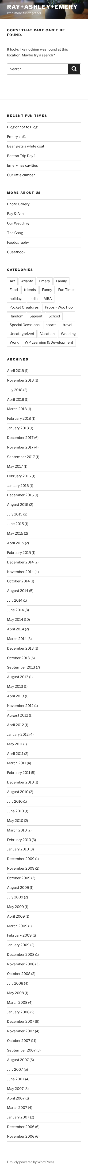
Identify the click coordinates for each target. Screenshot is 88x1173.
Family (61, 281)
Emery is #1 (16, 137)
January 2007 (18, 1117)
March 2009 (17, 926)
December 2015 (20, 495)
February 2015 (19, 553)
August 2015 (17, 505)
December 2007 (20, 1021)
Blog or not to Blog (22, 127)
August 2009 (18, 888)
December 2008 (20, 954)
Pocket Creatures (24, 307)
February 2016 (19, 476)
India (34, 299)
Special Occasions (25, 325)
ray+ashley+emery (42, 7)
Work (14, 342)
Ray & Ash (15, 214)
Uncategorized (22, 334)
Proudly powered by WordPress (30, 1162)
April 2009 (16, 916)
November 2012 (20, 706)
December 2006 (20, 1127)
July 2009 (15, 897)
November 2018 (20, 380)
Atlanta (27, 281)
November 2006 (20, 1136)
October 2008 (19, 974)
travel (67, 325)
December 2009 (20, 859)
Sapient (36, 316)
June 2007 (15, 1079)
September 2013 (21, 667)
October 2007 (18, 1041)
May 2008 (15, 993)
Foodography (18, 242)
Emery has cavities (22, 165)
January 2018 (18, 428)
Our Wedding (18, 223)
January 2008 (18, 1012)
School (54, 316)
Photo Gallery (18, 204)
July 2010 (15, 801)
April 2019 (15, 371)
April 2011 (15, 754)
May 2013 (15, 686)
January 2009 (18, 945)
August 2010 (17, 792)
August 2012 (17, 715)
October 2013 (18, 658)
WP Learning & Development (49, 342)
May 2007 (15, 1089)
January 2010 (18, 849)
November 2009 (20, 868)
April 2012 (15, 725)
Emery (44, 281)
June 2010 (15, 811)
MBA (48, 299)
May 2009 (15, 907)
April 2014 (15, 629)
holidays (16, 299)
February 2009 (19, 935)
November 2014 (20, 572)
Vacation (47, 334)
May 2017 (15, 466)
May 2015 (15, 533)
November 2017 (20, 447)
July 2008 (15, 983)
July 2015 (15, 514)
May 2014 (15, 620)
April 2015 (15, 543)
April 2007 (16, 1098)
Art (12, 281)
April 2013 (15, 696)
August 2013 (17, 677)
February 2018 (19, 418)
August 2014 (17, 591)
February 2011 (18, 773)
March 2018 (17, 409)
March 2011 (16, 763)
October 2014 (18, 581)
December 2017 (20, 438)
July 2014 (15, 600)
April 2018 (15, 399)
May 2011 (15, 744)
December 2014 (20, 562)
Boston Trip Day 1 (21, 156)
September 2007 (21, 1050)
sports (51, 325)
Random (16, 316)
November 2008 (20, 964)
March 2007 (17, 1108)
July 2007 (15, 1069)
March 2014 (17, 639)
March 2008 (17, 1002)
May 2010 (15, 821)
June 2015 (15, 524)
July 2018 (15, 390)
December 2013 (20, 648)
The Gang (15, 233)
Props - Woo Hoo (59, 307)
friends (30, 290)
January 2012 (18, 734)
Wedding (68, 334)
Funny (47, 290)
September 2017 (21, 457)
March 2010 (17, 830)
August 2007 (18, 1060)
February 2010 (19, 840)
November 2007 (20, 1031)
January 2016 (18, 486)
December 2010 (20, 782)
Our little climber (21, 175)
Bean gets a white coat (25, 146)
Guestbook (16, 252)
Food (14, 290)
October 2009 (19, 878)
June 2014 (15, 610)
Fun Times (67, 290)
